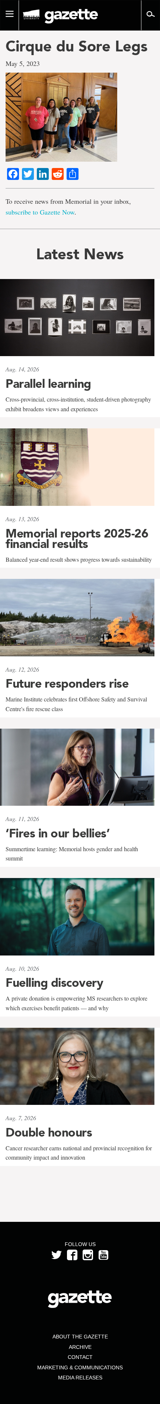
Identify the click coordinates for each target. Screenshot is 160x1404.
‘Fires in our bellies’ (57, 833)
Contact (80, 1357)
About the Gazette (80, 1337)
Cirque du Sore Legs (77, 46)
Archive (80, 1347)
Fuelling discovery (54, 982)
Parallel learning (48, 383)
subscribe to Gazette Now (40, 211)
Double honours (49, 1132)
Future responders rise (67, 683)
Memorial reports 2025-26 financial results (77, 538)
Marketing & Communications (80, 1367)
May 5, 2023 (23, 63)
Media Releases (80, 1378)
